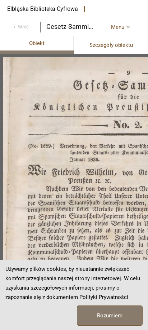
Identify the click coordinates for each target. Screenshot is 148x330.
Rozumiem (109, 315)
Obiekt (37, 43)
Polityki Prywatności (103, 297)
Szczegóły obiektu (111, 45)
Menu (117, 27)
